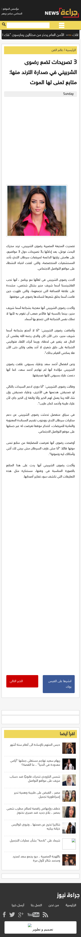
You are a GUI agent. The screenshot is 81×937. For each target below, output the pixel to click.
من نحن (54, 905)
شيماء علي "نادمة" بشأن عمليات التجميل (35, 841)
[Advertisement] (40, 139)
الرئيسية (71, 50)
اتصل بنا (36, 905)
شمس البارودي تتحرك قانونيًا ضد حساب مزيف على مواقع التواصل (35, 779)
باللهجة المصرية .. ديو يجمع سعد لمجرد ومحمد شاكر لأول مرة (36, 859)
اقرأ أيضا (67, 734)
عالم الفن (57, 50)
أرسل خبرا (18, 905)
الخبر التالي (16, 681)
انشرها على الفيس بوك (59, 684)
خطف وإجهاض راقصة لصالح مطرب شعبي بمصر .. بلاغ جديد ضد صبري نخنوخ (33, 811)
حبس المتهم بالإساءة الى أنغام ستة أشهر (35, 745)
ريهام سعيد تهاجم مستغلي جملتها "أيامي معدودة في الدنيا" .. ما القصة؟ (35, 763)
